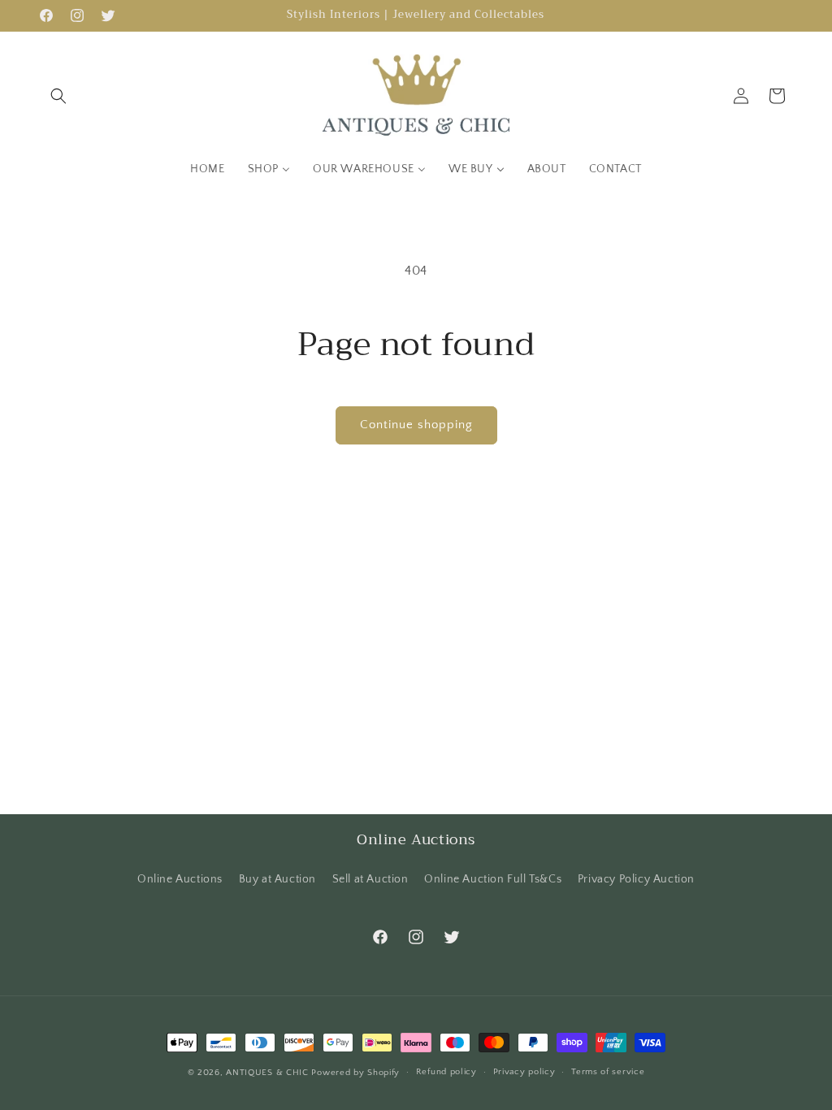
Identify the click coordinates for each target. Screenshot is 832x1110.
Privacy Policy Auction (636, 879)
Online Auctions (180, 879)
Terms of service (607, 1072)
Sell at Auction (370, 879)
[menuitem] (207, 169)
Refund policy (446, 1072)
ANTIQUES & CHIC (267, 1072)
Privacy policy (524, 1072)
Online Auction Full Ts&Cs (492, 879)
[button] (58, 96)
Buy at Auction (277, 879)
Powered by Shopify (355, 1072)
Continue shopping (416, 424)
